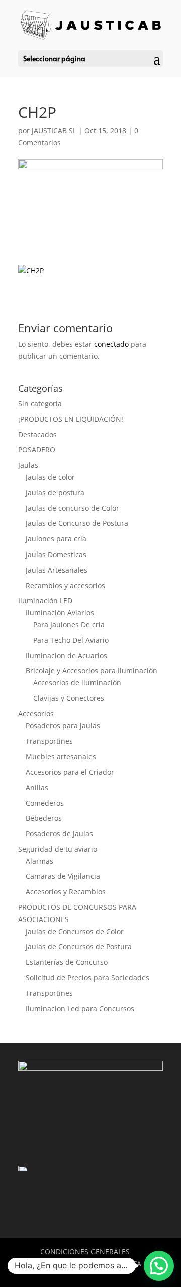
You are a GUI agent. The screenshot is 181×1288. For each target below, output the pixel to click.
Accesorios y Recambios (66, 891)
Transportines (49, 741)
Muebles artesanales (61, 756)
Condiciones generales (85, 1251)
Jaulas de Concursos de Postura (79, 946)
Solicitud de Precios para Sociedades (87, 977)
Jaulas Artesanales (56, 570)
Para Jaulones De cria (69, 624)
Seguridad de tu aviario (57, 849)
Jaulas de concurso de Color (72, 508)
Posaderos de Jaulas (59, 833)
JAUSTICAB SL (54, 130)
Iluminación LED (45, 600)
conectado (111, 344)
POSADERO (36, 449)
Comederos (45, 803)
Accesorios (36, 713)
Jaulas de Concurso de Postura (77, 523)
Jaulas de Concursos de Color (75, 931)
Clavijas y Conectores (68, 698)
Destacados (37, 434)
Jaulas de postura (55, 492)
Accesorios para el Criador (70, 772)
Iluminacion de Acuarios (66, 655)
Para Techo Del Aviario (71, 640)
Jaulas (28, 465)
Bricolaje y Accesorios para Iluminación (91, 670)
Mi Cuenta (122, 1263)
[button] (159, 1266)
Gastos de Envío (59, 1263)
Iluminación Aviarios (60, 612)
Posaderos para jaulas (63, 725)
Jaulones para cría (56, 538)
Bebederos (44, 818)
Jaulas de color (50, 477)
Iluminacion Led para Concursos (80, 1008)
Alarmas (39, 861)
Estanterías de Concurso (67, 962)
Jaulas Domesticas (56, 554)
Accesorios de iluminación (77, 682)
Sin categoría (40, 403)
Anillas (37, 787)
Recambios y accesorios (65, 585)
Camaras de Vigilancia (63, 876)
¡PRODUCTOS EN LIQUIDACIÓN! (70, 419)
